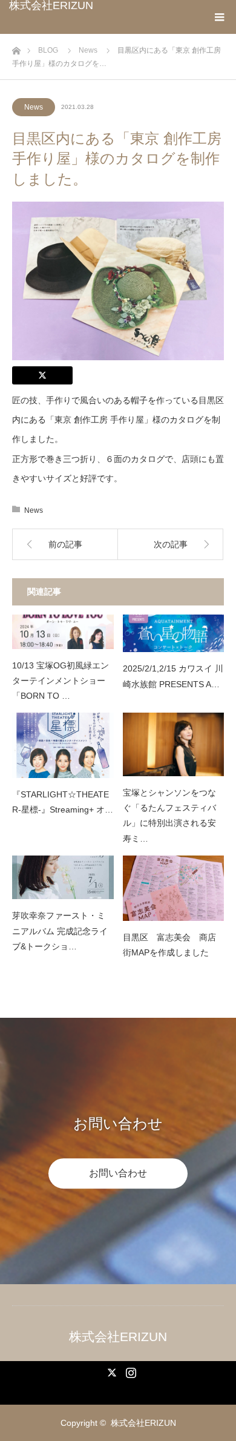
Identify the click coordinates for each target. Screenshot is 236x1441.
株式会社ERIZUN (51, 5)
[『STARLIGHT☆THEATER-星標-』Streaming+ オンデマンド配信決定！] (63, 745)
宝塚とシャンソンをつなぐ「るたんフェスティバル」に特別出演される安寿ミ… (169, 815)
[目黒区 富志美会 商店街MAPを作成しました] (174, 888)
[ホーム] (16, 47)
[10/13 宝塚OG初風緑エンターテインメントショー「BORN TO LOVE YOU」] (63, 632)
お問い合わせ (118, 1173)
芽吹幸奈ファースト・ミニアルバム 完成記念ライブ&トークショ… (60, 931)
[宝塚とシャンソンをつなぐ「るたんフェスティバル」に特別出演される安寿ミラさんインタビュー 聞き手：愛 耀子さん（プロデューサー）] (174, 744)
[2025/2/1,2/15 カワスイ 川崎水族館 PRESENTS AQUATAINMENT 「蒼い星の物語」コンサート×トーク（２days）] (174, 633)
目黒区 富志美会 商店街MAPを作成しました (169, 944)
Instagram (129, 1370)
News (33, 107)
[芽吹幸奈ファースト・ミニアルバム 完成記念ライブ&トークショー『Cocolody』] (63, 878)
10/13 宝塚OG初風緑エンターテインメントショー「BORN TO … (60, 681)
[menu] (219, 17)
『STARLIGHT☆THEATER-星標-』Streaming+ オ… (62, 802)
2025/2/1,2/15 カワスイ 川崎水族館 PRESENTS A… (173, 676)
